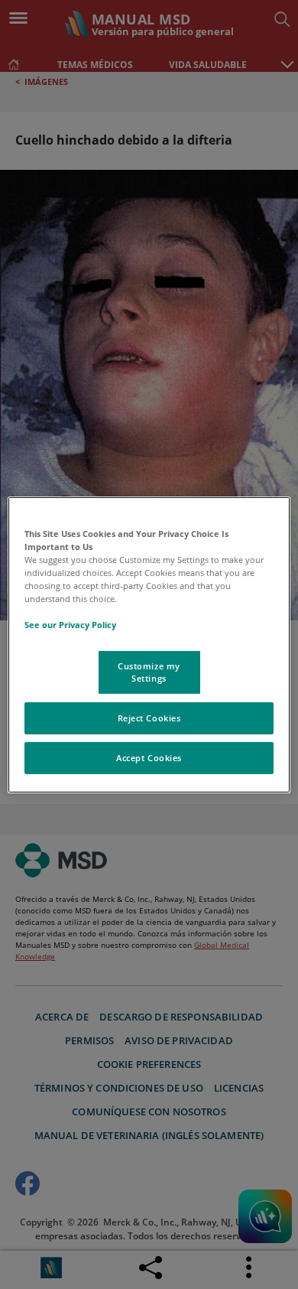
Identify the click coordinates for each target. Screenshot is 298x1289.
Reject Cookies (149, 718)
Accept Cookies (149, 757)
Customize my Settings (149, 672)
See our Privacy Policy (70, 624)
